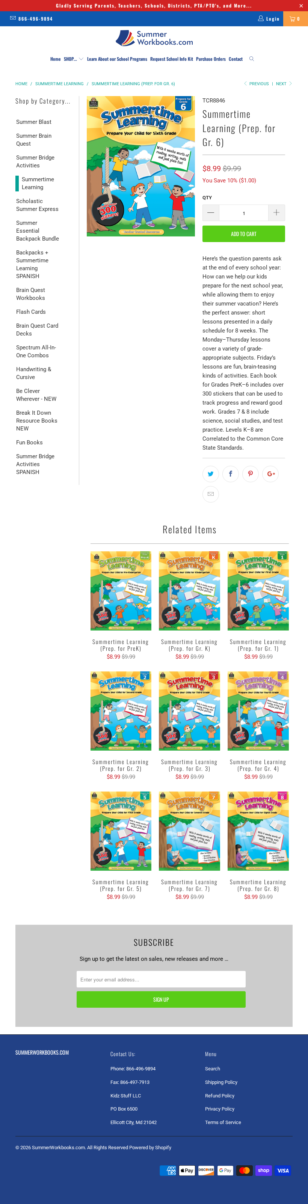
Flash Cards (31, 312)
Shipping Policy (221, 1082)
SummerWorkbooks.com (58, 1147)
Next (282, 83)
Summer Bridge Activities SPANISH (35, 464)
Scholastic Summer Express (37, 205)
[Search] (252, 59)
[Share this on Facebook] (230, 474)
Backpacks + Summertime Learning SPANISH (32, 264)
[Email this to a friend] (210, 494)
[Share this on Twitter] (210, 474)
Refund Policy (219, 1096)
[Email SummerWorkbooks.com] (12, 18)
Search (212, 1069)
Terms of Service (223, 1122)
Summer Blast (33, 122)
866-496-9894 (35, 18)
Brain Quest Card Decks (37, 329)
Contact (236, 59)
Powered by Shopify (150, 1147)
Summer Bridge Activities (35, 161)
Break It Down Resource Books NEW (36, 420)
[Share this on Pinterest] (250, 474)
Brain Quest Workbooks (30, 294)
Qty (207, 197)
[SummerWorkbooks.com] (154, 38)
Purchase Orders (211, 59)
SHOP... (71, 59)
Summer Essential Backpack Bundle (37, 231)
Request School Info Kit (171, 59)
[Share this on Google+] (270, 474)
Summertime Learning (38, 183)
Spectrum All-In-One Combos (36, 351)
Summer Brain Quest (33, 139)
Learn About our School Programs (117, 59)
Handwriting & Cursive (33, 373)
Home (55, 59)
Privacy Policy (219, 1109)
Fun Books (29, 442)
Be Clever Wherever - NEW (36, 395)
